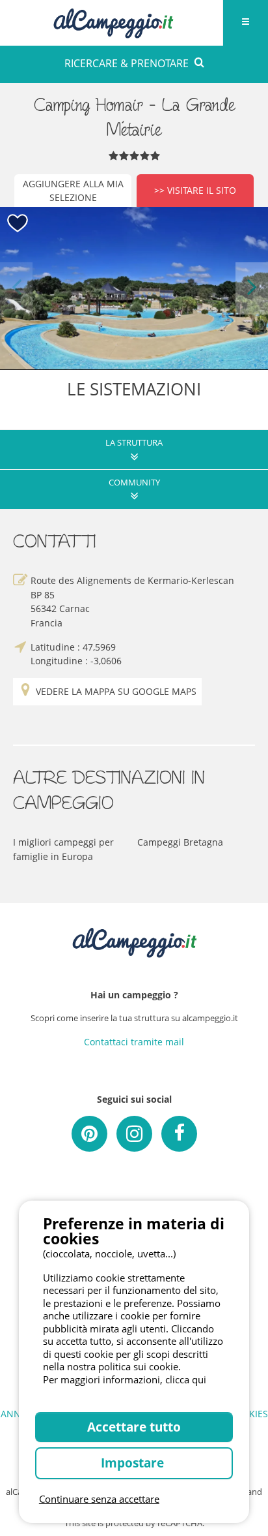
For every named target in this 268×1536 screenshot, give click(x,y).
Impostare (134, 1462)
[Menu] (245, 23)
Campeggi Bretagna (180, 842)
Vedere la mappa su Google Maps (116, 691)
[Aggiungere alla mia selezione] (18, 223)
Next (252, 288)
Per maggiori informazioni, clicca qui (124, 1379)
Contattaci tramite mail (134, 1042)
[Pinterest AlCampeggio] (89, 1134)
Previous (16, 288)
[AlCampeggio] (113, 21)
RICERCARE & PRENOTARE (126, 63)
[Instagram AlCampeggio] (134, 1134)
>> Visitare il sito (195, 190)
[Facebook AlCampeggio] (179, 1134)
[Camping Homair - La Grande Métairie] (134, 288)
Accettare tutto (134, 1427)
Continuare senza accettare (99, 1498)
